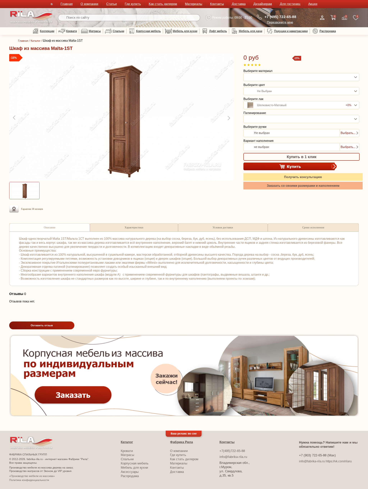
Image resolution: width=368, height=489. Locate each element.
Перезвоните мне (280, 22)
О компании (89, 4)
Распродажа (328, 31)
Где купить (133, 4)
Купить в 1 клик (301, 157)
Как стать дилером (163, 4)
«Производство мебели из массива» (32, 475)
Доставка (239, 4)
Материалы (193, 4)
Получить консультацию (303, 177)
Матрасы (95, 31)
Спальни (118, 31)
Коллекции (47, 31)
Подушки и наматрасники (291, 31)
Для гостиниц (290, 4)
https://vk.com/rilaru (339, 461)
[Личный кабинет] (322, 17)
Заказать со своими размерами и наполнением (303, 185)
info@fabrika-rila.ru (233, 457)
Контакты (217, 4)
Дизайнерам (262, 4)
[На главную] (31, 22)
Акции (312, 4)
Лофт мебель (218, 31)
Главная (67, 4)
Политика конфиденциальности (29, 480)
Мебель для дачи (250, 31)
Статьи (111, 4)
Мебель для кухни (185, 31)
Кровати (71, 31)
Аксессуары (130, 472)
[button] (14, 117)
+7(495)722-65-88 (232, 451)
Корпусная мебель (148, 31)
